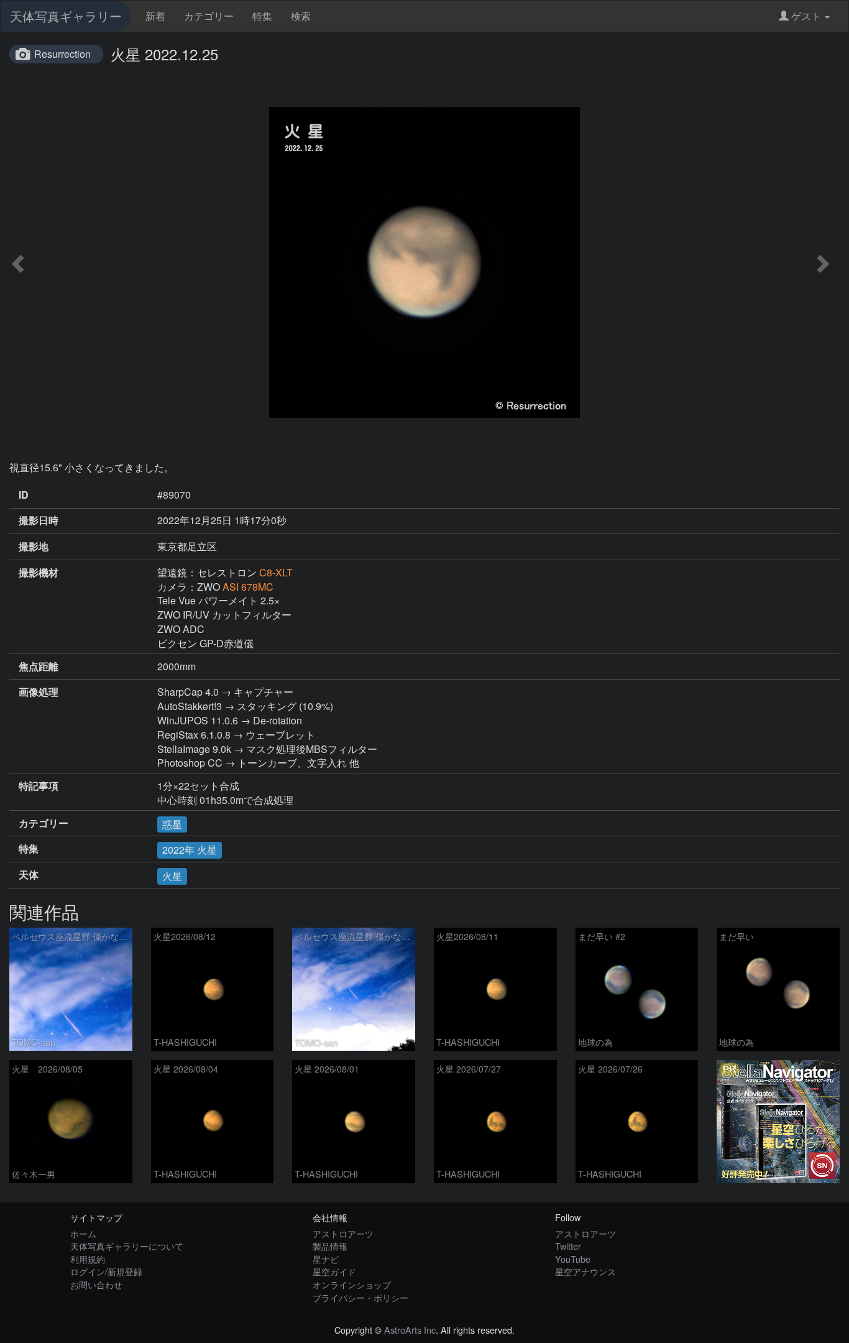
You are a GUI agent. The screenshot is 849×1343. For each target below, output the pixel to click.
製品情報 (330, 1245)
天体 (29, 875)
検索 (301, 16)
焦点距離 (38, 666)
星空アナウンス (585, 1271)
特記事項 (38, 786)
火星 (172, 876)
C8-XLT (276, 572)
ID (24, 495)
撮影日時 (38, 520)
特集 (262, 16)
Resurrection (62, 54)
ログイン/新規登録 (106, 1271)
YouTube (572, 1258)
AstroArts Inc (410, 1329)
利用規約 (87, 1258)
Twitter (568, 1245)
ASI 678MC (248, 586)
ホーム (83, 1233)
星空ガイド (334, 1271)
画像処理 (38, 692)
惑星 (172, 824)
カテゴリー (209, 16)
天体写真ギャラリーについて (126, 1245)
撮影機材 (38, 572)
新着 (155, 16)
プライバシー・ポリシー (360, 1297)
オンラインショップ (352, 1284)
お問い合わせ (96, 1284)
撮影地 (33, 546)
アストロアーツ (343, 1233)
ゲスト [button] (806, 16)
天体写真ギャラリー (66, 16)
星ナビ (326, 1258)
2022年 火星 (189, 849)
